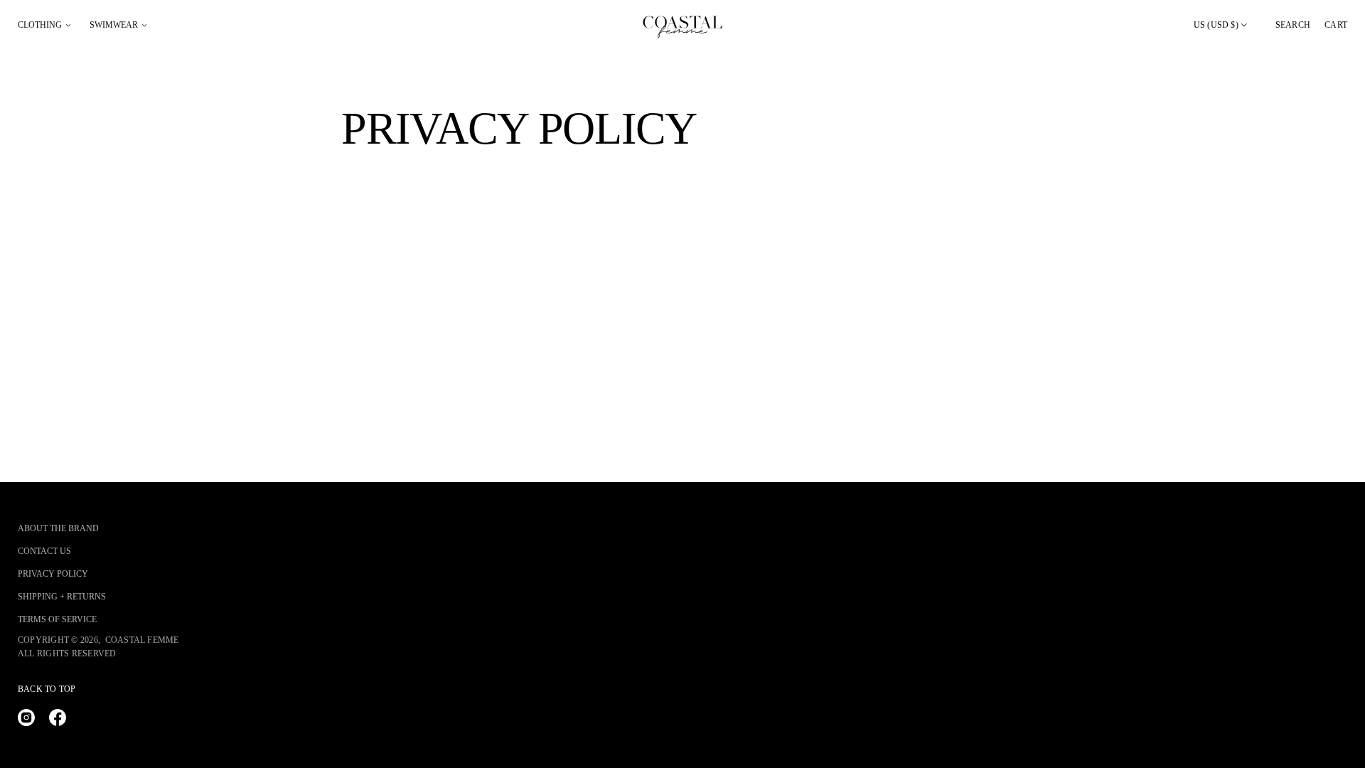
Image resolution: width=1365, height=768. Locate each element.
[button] (1292, 25)
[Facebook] (57, 717)
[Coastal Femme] (682, 25)
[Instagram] (26, 717)
